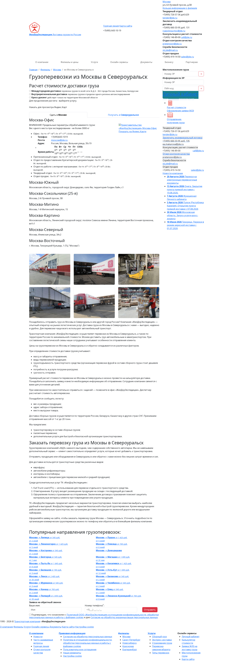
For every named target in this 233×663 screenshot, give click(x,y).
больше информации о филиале (180, 8)
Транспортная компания (27, 621)
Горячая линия (111, 25)
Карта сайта (125, 25)
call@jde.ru (186, 37)
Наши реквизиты (72, 652)
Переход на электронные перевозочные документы (182, 180)
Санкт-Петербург (131, 639)
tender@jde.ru (170, 17)
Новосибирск (129, 643)
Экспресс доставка (162, 639)
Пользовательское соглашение (79, 649)
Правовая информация (72, 633)
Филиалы (18, 626)
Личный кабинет (180, 95)
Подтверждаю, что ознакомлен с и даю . (94, 616)
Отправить (150, 609)
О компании (41, 62)
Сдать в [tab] (58, 114)
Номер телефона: (94, 605)
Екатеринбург (129, 649)
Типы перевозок (160, 652)
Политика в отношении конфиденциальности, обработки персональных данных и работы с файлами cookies (87, 643)
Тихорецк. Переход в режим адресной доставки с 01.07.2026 (185, 225)
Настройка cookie (84, 626)
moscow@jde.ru (59, 140)
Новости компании (173, 173)
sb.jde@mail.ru (170, 50)
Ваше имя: (34, 605)
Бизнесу (169, 62)
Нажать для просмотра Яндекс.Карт (48, 107)
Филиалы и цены (69, 62)
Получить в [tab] (123, 114)
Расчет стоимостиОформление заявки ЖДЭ (180, 109)
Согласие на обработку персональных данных (87, 636)
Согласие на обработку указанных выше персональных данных (124, 617)
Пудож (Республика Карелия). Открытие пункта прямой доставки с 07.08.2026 (185, 205)
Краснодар (128, 646)
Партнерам (192, 62)
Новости (37, 636)
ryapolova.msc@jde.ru (174, 30)
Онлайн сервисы (119, 62)
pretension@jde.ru (172, 43)
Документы (146, 62)
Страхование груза (162, 643)
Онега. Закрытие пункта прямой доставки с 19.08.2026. (184, 189)
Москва (167, 1)
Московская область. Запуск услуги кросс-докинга (182, 215)
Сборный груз (159, 636)
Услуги (94, 62)
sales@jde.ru (187, 56)
